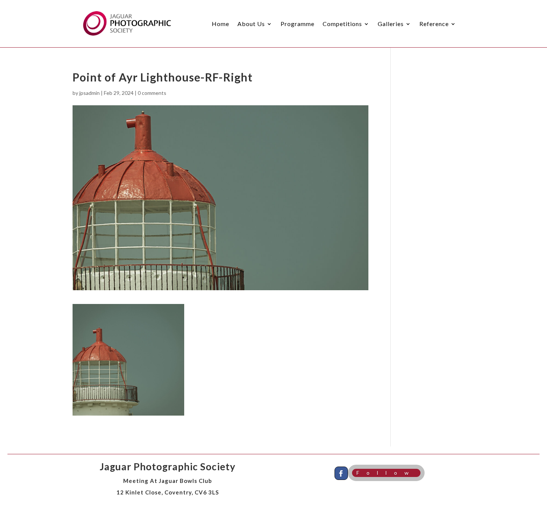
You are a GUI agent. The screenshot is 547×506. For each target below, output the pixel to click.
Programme (297, 23)
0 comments (152, 93)
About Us (251, 23)
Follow (386, 473)
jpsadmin (89, 93)
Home (220, 23)
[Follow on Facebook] (341, 473)
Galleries (391, 23)
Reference (434, 23)
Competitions (342, 23)
